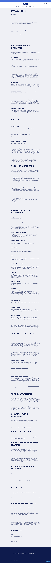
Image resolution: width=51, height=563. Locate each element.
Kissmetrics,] (20, 376)
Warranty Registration (16, 553)
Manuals (36, 553)
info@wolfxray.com (14, 541)
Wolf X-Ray (7, 560)
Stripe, (12, 91)
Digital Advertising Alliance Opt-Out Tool (22, 368)
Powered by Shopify (11, 560)
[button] (5, 4)
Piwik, (27, 376)
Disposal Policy (22, 553)
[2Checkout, (18, 91)
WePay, (15, 91)
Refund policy (20, 560)
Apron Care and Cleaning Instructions (29, 553)
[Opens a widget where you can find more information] (48, 562)
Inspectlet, (16, 376)
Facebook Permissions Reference (34, 103)
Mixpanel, (24, 376)
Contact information (16, 560)
